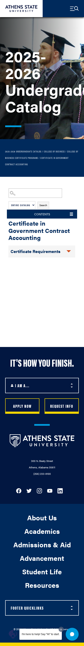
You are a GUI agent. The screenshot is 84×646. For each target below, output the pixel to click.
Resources (42, 585)
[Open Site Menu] (74, 8)
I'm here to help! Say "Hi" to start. (40, 634)
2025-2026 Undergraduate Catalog (23, 151)
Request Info (61, 406)
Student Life (42, 571)
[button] (72, 634)
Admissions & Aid (42, 544)
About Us (42, 517)
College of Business (54, 151)
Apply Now (22, 406)
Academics (42, 531)
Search (43, 205)
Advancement (42, 558)
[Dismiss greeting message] (61, 629)
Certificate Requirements (35, 251)
